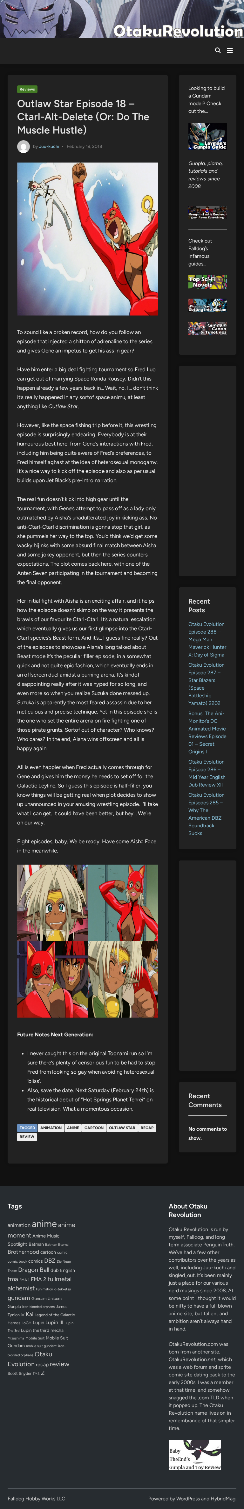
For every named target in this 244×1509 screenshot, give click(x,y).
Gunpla (14, 1306)
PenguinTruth (218, 1245)
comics (35, 1261)
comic (62, 1252)
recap (147, 1128)
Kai (29, 1314)
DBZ (50, 1260)
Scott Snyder (19, 1373)
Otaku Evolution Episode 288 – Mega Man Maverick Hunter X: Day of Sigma (207, 639)
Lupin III (54, 1322)
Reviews (27, 89)
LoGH (26, 1323)
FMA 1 (24, 1280)
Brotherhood (23, 1252)
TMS (36, 1374)
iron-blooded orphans (38, 1307)
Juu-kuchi (49, 146)
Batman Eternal (57, 1244)
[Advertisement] (207, 471)
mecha (57, 1330)
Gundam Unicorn (46, 1298)
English (67, 1270)
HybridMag (223, 1499)
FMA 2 (38, 1279)
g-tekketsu (62, 1289)
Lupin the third (35, 1330)
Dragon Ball (33, 1269)
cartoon (94, 1128)
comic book (17, 1261)
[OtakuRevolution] (122, 19)
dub (55, 1270)
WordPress (188, 1499)
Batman (36, 1244)
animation (51, 1128)
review (27, 1137)
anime (73, 1128)
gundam (19, 1298)
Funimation (44, 1289)
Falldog (194, 1237)
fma (13, 1279)
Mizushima (16, 1338)
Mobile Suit (34, 1338)
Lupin (38, 1322)
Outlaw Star (122, 1128)
